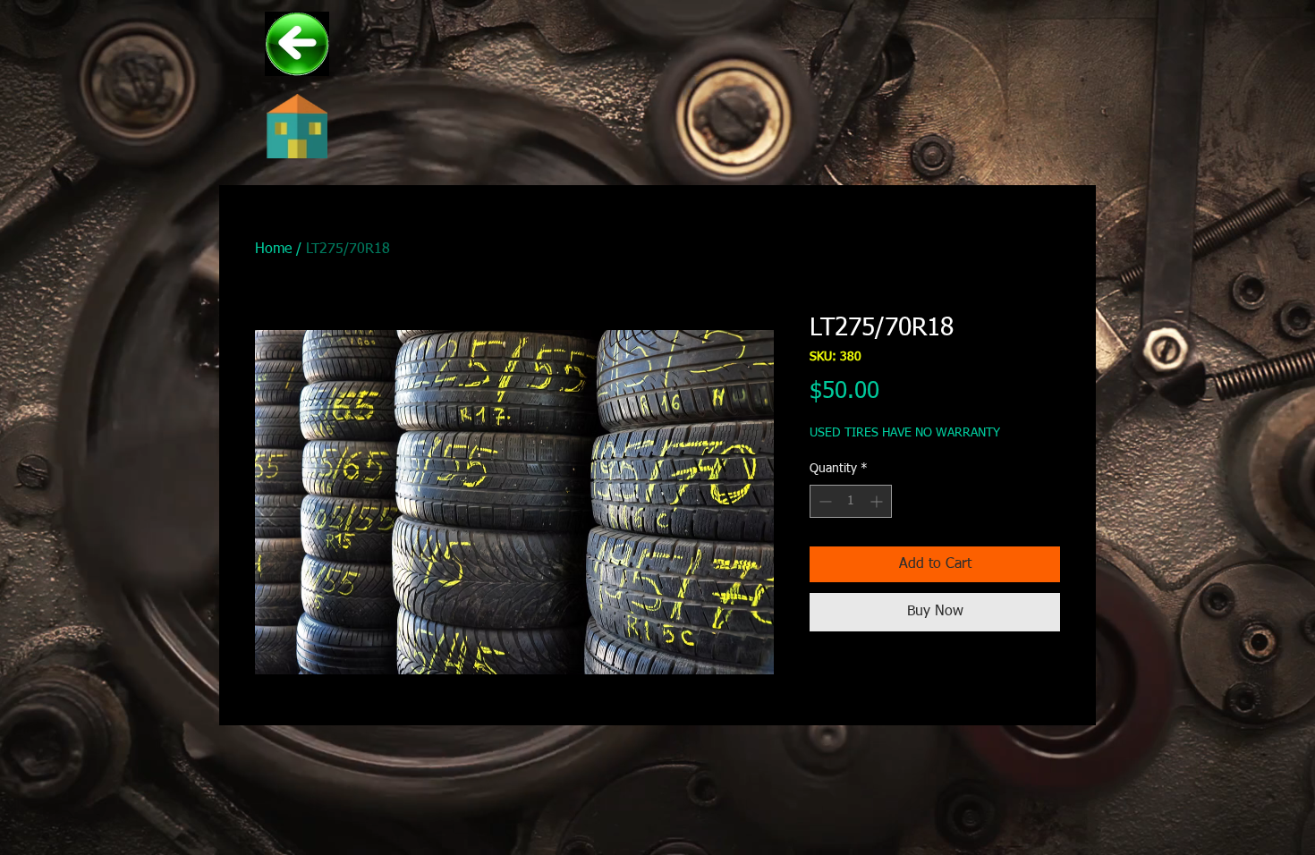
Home (273, 249)
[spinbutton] (851, 501)
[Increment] (878, 501)
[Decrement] (823, 501)
